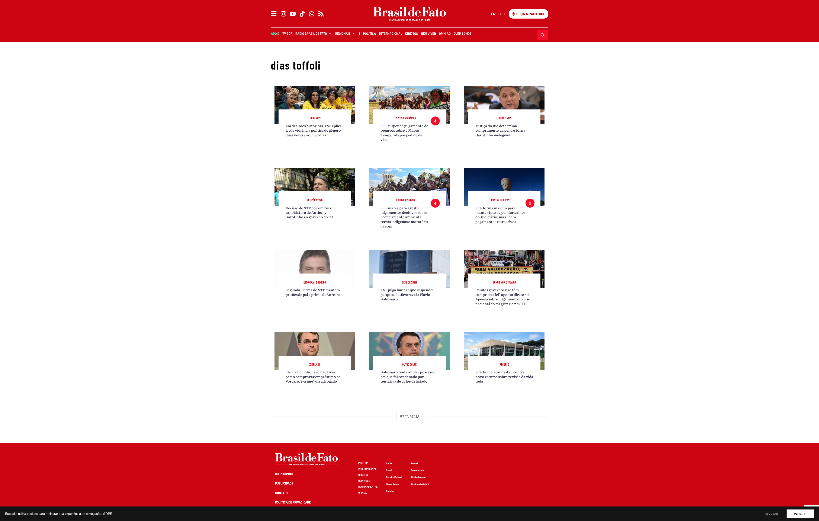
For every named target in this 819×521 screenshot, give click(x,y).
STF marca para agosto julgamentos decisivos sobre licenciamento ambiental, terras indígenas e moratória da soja (404, 217)
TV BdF (287, 33)
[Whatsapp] (312, 14)
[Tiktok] (302, 14)
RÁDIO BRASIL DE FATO (311, 33)
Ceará (389, 470)
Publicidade (284, 483)
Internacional (390, 33)
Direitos (411, 33)
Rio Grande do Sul (420, 484)
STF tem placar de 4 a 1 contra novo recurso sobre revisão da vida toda (504, 376)
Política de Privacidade (293, 502)
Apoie (275, 33)
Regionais (343, 33)
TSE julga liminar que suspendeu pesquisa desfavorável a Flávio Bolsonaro (407, 294)
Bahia (389, 463)
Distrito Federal (394, 477)
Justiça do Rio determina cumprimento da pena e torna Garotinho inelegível (500, 130)
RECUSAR (771, 513)
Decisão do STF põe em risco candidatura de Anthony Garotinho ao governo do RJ (309, 212)
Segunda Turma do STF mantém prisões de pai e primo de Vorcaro (313, 292)
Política (369, 33)
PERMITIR (800, 513)
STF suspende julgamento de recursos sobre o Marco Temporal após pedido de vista (404, 132)
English (498, 14)
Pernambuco (417, 470)
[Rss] (321, 14)
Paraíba (390, 491)
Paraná (414, 463)
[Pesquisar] (542, 35)
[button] (409, 416)
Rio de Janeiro (418, 477)
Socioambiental (368, 486)
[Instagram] (283, 14)
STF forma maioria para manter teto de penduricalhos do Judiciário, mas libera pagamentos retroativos (500, 214)
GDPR (107, 513)
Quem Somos (463, 33)
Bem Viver (428, 33)
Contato (281, 493)
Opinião (445, 33)
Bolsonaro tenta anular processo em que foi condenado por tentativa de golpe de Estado (407, 376)
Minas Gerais (392, 484)
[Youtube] (293, 14)
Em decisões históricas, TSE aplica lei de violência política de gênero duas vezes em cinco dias (314, 130)
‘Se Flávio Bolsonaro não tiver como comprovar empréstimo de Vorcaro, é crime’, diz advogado (313, 376)
